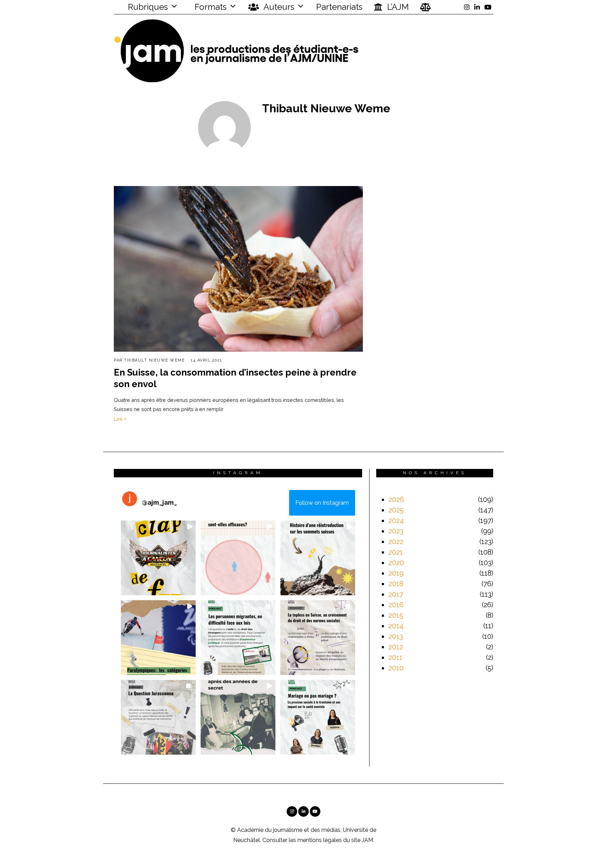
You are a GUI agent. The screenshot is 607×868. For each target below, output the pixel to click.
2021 (396, 552)
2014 (396, 626)
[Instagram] (466, 7)
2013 (396, 636)
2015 (396, 615)
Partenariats (339, 7)
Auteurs (278, 7)
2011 (396, 657)
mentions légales (320, 840)
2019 (396, 573)
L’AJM (397, 7)
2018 (396, 583)
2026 (396, 499)
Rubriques (147, 7)
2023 (396, 531)
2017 (396, 594)
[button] (158, 558)
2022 (396, 541)
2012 (396, 647)
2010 (396, 668)
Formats (209, 7)
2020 (396, 562)
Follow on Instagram (322, 502)
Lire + (120, 419)
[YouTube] (488, 7)
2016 (396, 605)
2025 (396, 510)
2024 (396, 520)
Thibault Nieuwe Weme (154, 360)
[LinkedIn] (477, 7)
